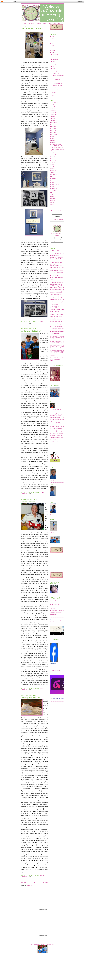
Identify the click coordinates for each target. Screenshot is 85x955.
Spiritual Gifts (53, 182)
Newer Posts (23, 882)
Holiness (52, 142)
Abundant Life (53, 102)
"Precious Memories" (28, 502)
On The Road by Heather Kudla (57, 610)
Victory (51, 194)
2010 (53, 93)
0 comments (24, 323)
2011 (53, 52)
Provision (52, 170)
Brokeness (52, 112)
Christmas (52, 114)
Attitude (52, 106)
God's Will (52, 132)
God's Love (52, 130)
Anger (51, 104)
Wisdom (52, 198)
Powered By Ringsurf (57, 670)
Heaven (51, 140)
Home (34, 882)
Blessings (52, 110)
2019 (53, 38)
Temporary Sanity (54, 601)
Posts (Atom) (30, 885)
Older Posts (45, 882)
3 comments (24, 689)
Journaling (52, 155)
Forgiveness (52, 126)
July (54, 61)
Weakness (52, 196)
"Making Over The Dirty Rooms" (32, 28)
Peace (51, 166)
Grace (51, 136)
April (54, 68)
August (54, 59)
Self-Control (52, 174)
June (54, 64)
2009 (53, 95)
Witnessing (52, 200)
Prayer (51, 168)
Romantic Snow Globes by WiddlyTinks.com (42, 927)
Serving (51, 176)
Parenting (52, 162)
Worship (52, 204)
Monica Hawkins (56, 409)
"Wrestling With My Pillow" (30, 697)
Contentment (53, 120)
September (55, 57)
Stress (51, 186)
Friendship (52, 128)
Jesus (51, 153)
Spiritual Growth (53, 184)
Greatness (52, 138)
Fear (51, 124)
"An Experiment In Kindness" (31, 331)
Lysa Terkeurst (53, 614)
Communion (52, 116)
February (55, 73)
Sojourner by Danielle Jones (56, 612)
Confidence (52, 118)
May (54, 66)
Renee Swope (53, 606)
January (55, 90)
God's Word (52, 134)
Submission (52, 188)
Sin (50, 180)
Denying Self (53, 122)
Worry (51, 202)
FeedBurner (60, 219)
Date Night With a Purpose (56, 604)
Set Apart (52, 178)
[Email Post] (30, 323)
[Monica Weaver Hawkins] (54, 661)
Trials (51, 192)
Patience (52, 164)
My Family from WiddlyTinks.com (42, 944)
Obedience (52, 160)
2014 (53, 45)
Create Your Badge (53, 663)
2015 (53, 43)
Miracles (52, 158)
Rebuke (51, 172)
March (54, 71)
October (55, 54)
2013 (53, 48)
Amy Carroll (52, 608)
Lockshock (52, 602)
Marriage (52, 157)
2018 (53, 41)
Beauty (51, 108)
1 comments (24, 876)
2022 (53, 36)
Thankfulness (53, 190)
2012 (53, 50)
